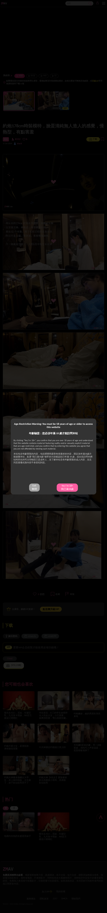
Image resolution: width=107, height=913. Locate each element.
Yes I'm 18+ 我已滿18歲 (67, 487)
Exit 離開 (34, 487)
